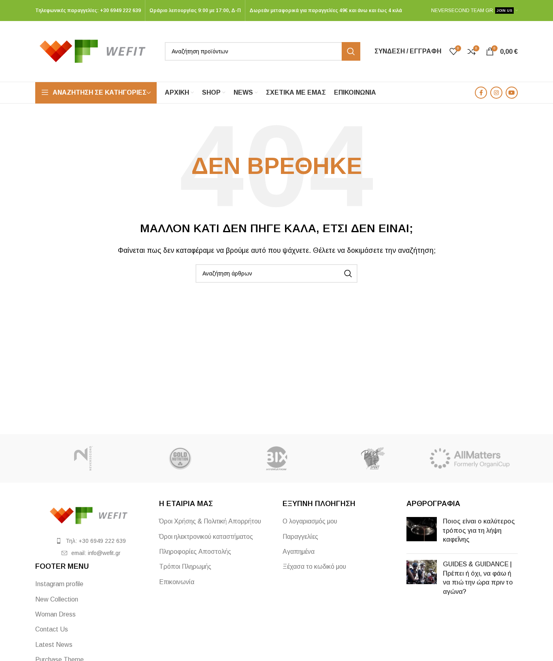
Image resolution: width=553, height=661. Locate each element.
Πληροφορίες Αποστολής (195, 551)
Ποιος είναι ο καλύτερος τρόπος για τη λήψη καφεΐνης (479, 530)
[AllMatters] (469, 458)
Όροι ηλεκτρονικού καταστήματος (206, 536)
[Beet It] (373, 458)
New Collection (56, 599)
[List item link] (91, 540)
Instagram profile (59, 583)
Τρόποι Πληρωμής (185, 566)
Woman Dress (55, 614)
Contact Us (51, 629)
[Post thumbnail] (421, 532)
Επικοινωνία (176, 581)
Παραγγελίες (300, 536)
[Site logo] (96, 50)
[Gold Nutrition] (180, 458)
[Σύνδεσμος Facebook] (481, 93)
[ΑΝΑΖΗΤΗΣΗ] (351, 51)
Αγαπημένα (299, 551)
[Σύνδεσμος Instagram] (496, 93)
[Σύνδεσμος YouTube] (512, 93)
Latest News (53, 644)
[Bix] (276, 458)
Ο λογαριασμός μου (310, 521)
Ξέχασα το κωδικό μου (314, 566)
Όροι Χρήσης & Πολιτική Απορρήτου (210, 521)
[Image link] (91, 515)
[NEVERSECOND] (83, 458)
